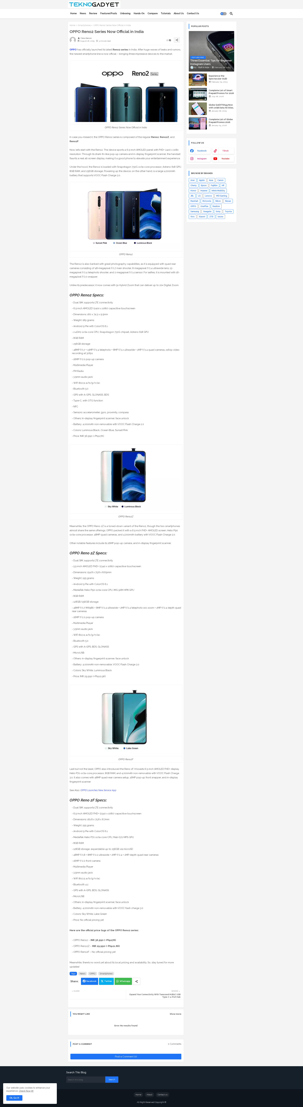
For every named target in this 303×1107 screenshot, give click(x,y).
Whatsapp (125, 981)
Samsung (194, 211)
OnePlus (204, 206)
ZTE (211, 217)
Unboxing (125, 13)
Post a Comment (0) (126, 1056)
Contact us (162, 1094)
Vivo (192, 217)
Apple (202, 180)
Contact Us (193, 13)
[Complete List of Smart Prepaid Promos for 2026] (198, 94)
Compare (153, 13)
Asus (211, 180)
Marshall (194, 201)
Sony (218, 211)
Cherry (193, 185)
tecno (220, 217)
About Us (179, 13)
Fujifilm (214, 185)
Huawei (203, 191)
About (149, 1094)
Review (93, 13)
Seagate (207, 211)
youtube (225, 159)
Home (73, 13)
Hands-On (139, 13)
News (83, 13)
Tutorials (166, 13)
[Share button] (136, 981)
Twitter (108, 981)
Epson (204, 185)
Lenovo (208, 196)
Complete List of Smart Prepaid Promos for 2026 (221, 91)
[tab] (73, 13)
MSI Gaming (221, 196)
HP (223, 185)
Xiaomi (202, 217)
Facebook (91, 981)
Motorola (206, 201)
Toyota (228, 211)
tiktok (225, 151)
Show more (175, 1014)
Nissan (228, 201)
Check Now (25, 1091)
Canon (220, 180)
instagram (202, 159)
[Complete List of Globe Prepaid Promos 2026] (198, 123)
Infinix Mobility (218, 191)
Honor (193, 191)
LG (199, 196)
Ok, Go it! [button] (14, 1098)
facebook (202, 151)
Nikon (218, 201)
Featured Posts (108, 13)
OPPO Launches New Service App (98, 790)
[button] (223, 13)
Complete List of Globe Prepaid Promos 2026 (221, 120)
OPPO (73, 49)
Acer (192, 180)
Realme (216, 206)
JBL (192, 196)
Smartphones (84, 25)
